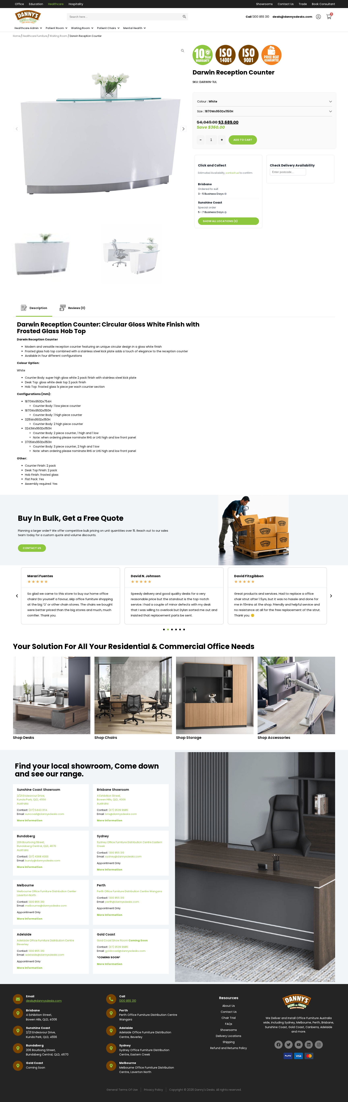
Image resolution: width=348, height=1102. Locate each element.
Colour (201, 101)
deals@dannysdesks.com (44, 1001)
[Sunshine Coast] (18, 1031)
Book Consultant (323, 4)
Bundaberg (35, 1045)
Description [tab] (38, 308)
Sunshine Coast (38, 1028)
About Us (228, 1006)
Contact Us (286, 4)
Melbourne (127, 1063)
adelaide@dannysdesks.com (44, 955)
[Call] (111, 999)
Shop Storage (188, 737)
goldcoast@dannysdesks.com (125, 951)
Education (36, 4)
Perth (123, 1010)
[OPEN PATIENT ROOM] (66, 28)
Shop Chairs (105, 737)
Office (19, 4)
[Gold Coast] (18, 1066)
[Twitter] (289, 1045)
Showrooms (264, 4)
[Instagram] (319, 1045)
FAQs (228, 1024)
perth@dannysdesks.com (122, 902)
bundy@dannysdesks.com (42, 860)
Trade (303, 4)
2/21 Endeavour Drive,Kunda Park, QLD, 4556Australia (31, 799)
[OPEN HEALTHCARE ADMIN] (40, 28)
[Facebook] (278, 1045)
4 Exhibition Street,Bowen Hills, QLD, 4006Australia (111, 799)
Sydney (125, 1045)
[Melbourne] (111, 1066)
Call (122, 996)
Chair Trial (229, 1018)
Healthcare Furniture (35, 36)
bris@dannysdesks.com (121, 814)
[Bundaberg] (18, 1048)
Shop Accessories (274, 737)
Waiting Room (58, 36)
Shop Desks (23, 737)
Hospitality (76, 4)
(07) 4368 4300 (39, 856)
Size (200, 111)
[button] (183, 129)
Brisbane (33, 1010)
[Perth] (111, 1013)
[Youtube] (299, 1045)
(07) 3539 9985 (118, 810)
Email (30, 996)
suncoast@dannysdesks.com (44, 814)
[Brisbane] (18, 1013)
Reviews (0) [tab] (76, 308)
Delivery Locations (228, 1036)
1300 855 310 (116, 853)
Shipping (229, 1042)
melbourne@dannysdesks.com (46, 906)
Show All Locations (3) (220, 221)
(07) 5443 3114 (38, 810)
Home (16, 36)
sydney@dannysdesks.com (123, 856)
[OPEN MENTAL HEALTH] (144, 28)
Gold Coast (34, 1063)
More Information (29, 820)
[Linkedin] (309, 1045)
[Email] (18, 999)
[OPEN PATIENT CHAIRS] (118, 28)
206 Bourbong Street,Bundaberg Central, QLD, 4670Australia (36, 846)
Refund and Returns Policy (228, 1048)
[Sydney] (111, 1048)
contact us (232, 173)
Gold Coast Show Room (122, 940)
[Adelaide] (111, 1031)
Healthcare (56, 4)
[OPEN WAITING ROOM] (92, 28)
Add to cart (242, 140)
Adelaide (126, 1028)
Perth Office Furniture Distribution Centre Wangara (129, 891)
